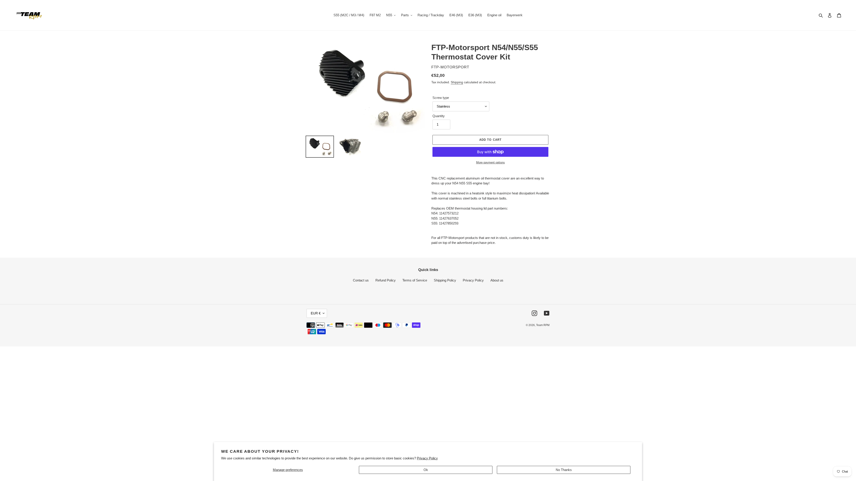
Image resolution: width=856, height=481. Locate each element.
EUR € (316, 313)
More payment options (490, 162)
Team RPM (542, 325)
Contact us (361, 280)
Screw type (440, 98)
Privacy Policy (427, 458)
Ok (426, 470)
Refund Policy (385, 280)
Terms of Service (414, 280)
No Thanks (564, 470)
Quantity (438, 116)
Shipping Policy (445, 280)
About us (496, 280)
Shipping (457, 82)
